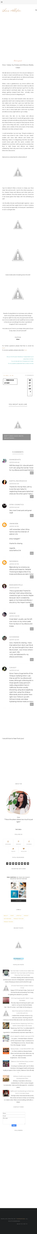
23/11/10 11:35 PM (14, 616)
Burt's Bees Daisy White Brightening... (13, 437)
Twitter (31, 361)
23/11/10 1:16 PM (14, 526)
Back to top (21, 1224)
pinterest (18, 844)
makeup (26, 915)
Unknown (13, 523)
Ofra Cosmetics (16, 504)
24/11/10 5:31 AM (14, 670)
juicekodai (14, 637)
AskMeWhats (15, 459)
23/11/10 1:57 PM (14, 564)
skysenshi (13, 561)
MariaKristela (16, 585)
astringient (18, 61)
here (3, 348)
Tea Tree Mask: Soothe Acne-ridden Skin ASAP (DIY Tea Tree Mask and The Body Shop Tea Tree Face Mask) (22, 973)
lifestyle (18, 915)
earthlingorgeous (18, 481)
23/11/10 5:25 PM (14, 587)
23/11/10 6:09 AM (14, 462)
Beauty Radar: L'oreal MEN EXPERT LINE (22, 1048)
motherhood (7, 918)
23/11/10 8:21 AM (14, 483)
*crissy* (12, 667)
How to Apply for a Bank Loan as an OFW (22, 1036)
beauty (6, 915)
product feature (19, 918)
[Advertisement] (18, 38)
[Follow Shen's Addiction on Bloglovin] (18, 959)
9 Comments (29, 375)
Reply (31, 473)
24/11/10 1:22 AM (14, 639)
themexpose (20, 1218)
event (12, 915)
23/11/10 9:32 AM (14, 507)
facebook (29, 844)
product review (8, 921)
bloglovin (23, 851)
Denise (12, 613)
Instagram (8, 844)
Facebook (25, 361)
